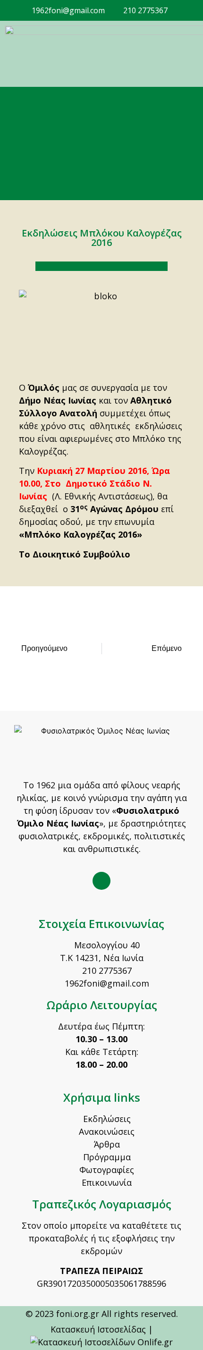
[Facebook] (101, 881)
